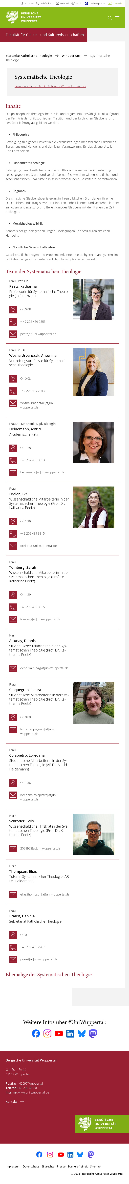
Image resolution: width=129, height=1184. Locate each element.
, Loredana (27, 755)
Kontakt (12, 1102)
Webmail (64, 3)
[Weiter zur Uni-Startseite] (29, 17)
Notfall (79, 3)
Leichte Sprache (97, 3)
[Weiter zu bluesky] (82, 1033)
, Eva (18, 493)
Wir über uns (71, 56)
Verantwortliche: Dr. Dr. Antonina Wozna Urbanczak (50, 86)
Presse (61, 1166)
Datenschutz (31, 1166)
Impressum (13, 1166)
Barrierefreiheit (78, 1166)
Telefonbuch (47, 3)
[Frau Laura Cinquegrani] (93, 703)
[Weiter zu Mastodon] (93, 1033)
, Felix (21, 820)
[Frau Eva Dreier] (93, 507)
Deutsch (118, 3)
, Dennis (22, 640)
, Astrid (25, 429)
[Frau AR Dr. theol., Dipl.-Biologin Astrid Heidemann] (93, 442)
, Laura (25, 689)
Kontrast (29, 3)
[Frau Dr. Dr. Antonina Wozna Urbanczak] (93, 372)
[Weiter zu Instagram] (47, 1033)
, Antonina (33, 355)
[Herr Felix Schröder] (93, 834)
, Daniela (22, 916)
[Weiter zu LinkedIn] (70, 1034)
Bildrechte (47, 1166)
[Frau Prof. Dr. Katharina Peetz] (93, 299)
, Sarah (22, 567)
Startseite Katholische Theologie (29, 56)
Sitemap (95, 1166)
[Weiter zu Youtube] (59, 1033)
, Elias (23, 871)
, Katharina (23, 286)
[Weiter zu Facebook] (36, 1033)
